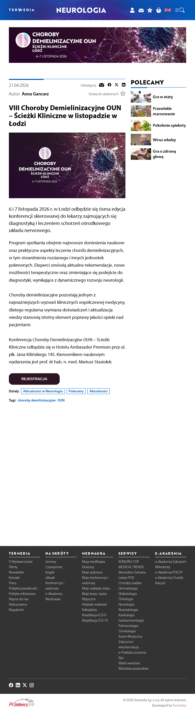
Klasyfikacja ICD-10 (95, 620)
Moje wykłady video (96, 588)
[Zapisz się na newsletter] (141, 10)
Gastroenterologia (131, 620)
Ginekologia (127, 631)
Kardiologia (126, 615)
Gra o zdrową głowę (164, 154)
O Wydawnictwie (21, 562)
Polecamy (76, 391)
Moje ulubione (92, 572)
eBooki (50, 578)
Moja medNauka (93, 562)
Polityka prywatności (23, 588)
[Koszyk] (158, 10)
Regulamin (16, 610)
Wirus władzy (164, 139)
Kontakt (14, 578)
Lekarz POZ (126, 578)
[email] (101, 85)
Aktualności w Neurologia (43, 391)
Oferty (13, 567)
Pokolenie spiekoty (169, 125)
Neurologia (126, 604)
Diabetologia (128, 594)
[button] (179, 10)
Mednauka (52, 599)
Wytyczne (89, 599)
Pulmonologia (128, 626)
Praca (12, 583)
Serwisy (50, 562)
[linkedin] (123, 85)
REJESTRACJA (34, 379)
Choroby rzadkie (130, 583)
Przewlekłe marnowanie (164, 111)
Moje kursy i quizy (94, 594)
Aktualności (98, 391)
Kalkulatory (89, 610)
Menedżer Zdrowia (132, 572)
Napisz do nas (18, 599)
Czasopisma (53, 567)
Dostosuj (88, 567)
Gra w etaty (163, 96)
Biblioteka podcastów (134, 668)
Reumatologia (128, 610)
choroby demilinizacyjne (37, 400)
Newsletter (16, 572)
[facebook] (109, 85)
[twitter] (116, 85)
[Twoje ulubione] (150, 10)
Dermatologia (128, 588)
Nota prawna (18, 604)
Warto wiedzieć (129, 663)
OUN (60, 400)
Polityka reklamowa (22, 594)
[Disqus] (67, 470)
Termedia (179, 705)
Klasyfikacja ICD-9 (94, 615)
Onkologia (126, 599)
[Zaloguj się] (132, 10)
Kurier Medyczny (130, 636)
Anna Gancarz (35, 94)
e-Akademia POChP (169, 572)
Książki (50, 572)
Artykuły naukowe (94, 604)
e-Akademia (53, 594)
